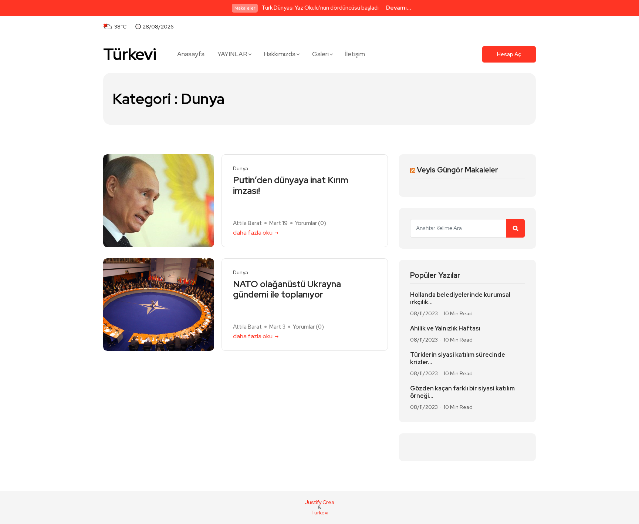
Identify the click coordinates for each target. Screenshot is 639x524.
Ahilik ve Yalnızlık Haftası (445, 328)
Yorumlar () (310, 223)
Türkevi (129, 54)
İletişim (355, 54)
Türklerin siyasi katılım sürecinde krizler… (457, 358)
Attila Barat (247, 223)
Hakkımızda (279, 54)
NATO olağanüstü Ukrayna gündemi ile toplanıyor (287, 289)
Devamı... (398, 7)
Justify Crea (319, 502)
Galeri (320, 54)
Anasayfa (190, 54)
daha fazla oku (253, 232)
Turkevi (319, 512)
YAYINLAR (232, 54)
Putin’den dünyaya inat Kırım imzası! (290, 185)
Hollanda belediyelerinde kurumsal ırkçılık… (460, 298)
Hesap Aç (509, 54)
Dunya (240, 168)
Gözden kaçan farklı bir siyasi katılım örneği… (462, 392)
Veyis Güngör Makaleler (457, 169)
